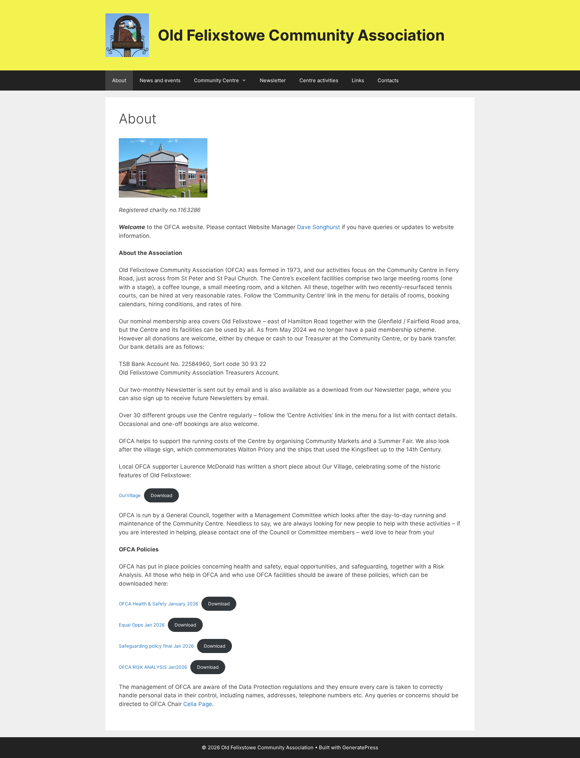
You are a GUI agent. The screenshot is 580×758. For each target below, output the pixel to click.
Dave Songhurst (318, 227)
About (119, 80)
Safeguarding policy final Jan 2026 (156, 646)
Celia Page (197, 704)
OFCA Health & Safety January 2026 (158, 603)
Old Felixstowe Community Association (301, 35)
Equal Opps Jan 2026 (141, 625)
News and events (160, 80)
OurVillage (130, 495)
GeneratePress (360, 747)
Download (161, 495)
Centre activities (318, 80)
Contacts (388, 80)
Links (358, 80)
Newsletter (273, 80)
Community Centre (216, 80)
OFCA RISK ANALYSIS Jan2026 (153, 667)
